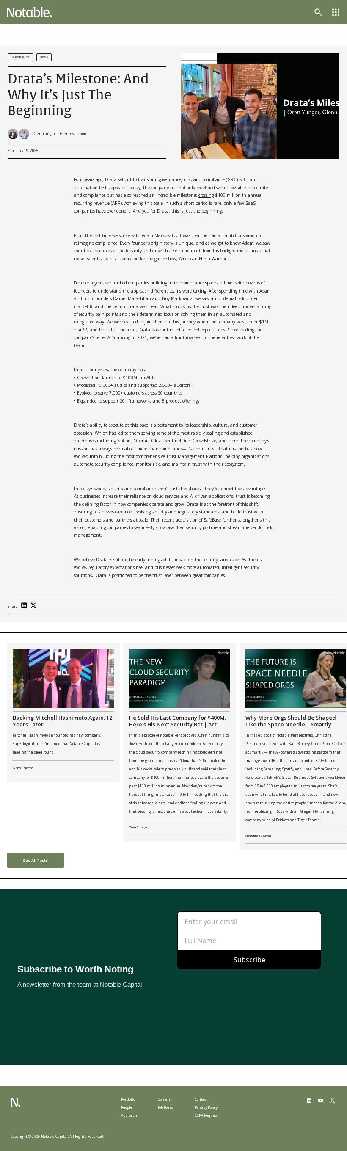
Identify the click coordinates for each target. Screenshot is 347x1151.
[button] (336, 12)
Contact (201, 1099)
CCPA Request (206, 1115)
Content (164, 1099)
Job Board (166, 1107)
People (126, 1107)
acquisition (187, 520)
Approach (129, 1115)
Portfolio (128, 1099)
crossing (206, 195)
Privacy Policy (206, 1107)
